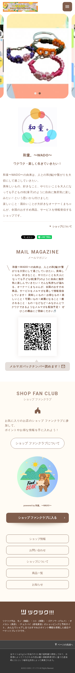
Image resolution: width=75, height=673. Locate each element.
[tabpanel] (37, 56)
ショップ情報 (37, 538)
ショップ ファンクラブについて (37, 443)
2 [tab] (40, 94)
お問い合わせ (37, 550)
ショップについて (62, 226)
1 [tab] (36, 94)
